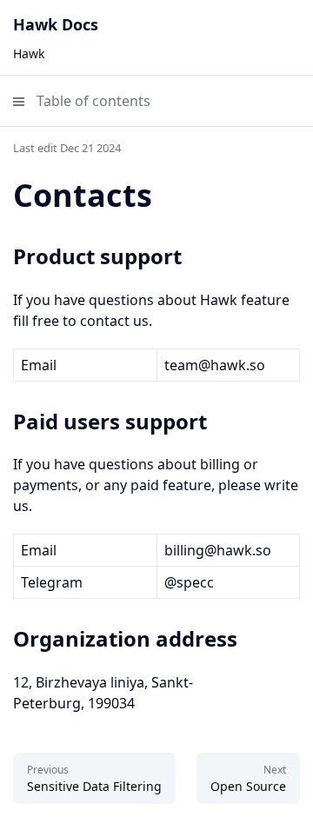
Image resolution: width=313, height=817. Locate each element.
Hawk (28, 53)
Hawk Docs (55, 24)
